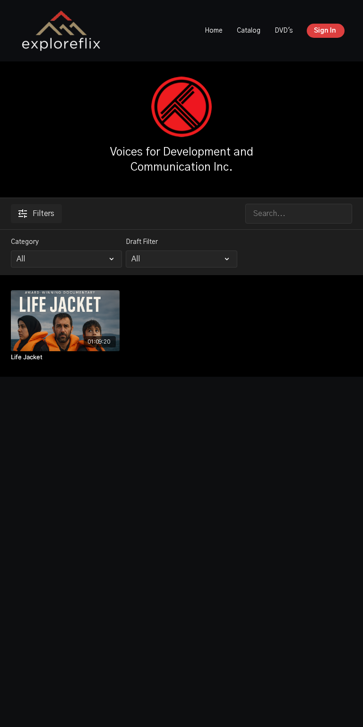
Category (25, 242)
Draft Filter (142, 242)
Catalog (248, 30)
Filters (43, 213)
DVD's (284, 30)
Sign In (325, 30)
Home (214, 30)
